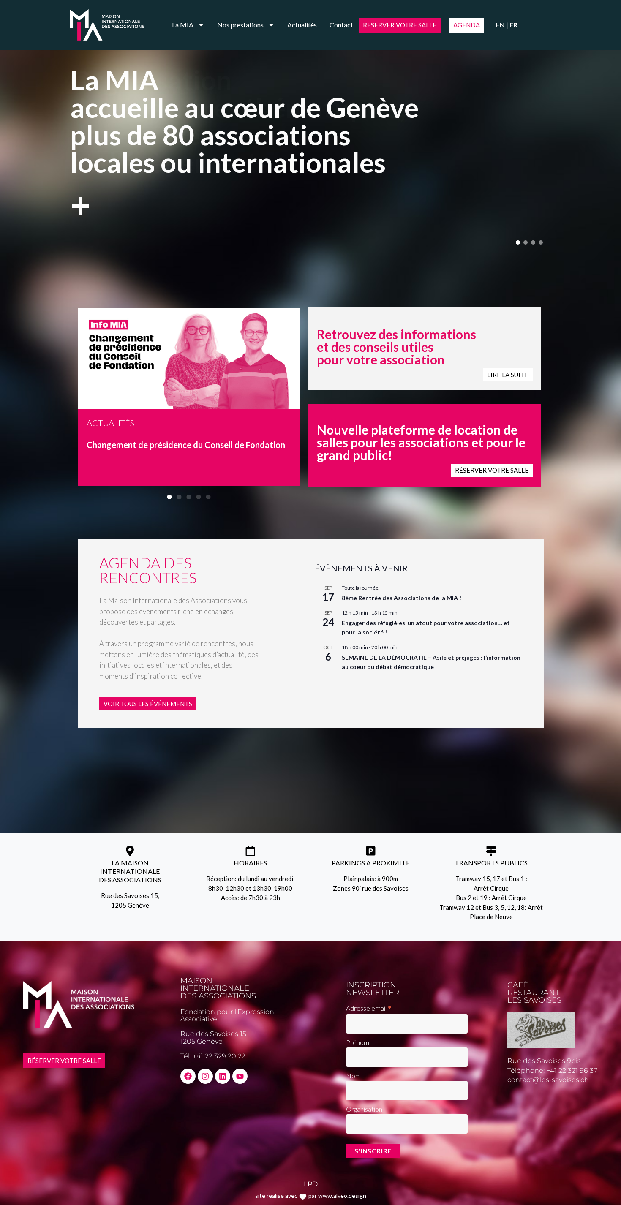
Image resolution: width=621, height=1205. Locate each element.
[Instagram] (205, 1076)
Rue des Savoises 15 (213, 1034)
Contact (341, 25)
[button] (518, 242)
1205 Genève (201, 1041)
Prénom (357, 1042)
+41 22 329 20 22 (219, 1056)
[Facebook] (188, 1076)
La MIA (182, 25)
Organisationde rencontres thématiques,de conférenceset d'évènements (238, 146)
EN (500, 25)
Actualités (302, 25)
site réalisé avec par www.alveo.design (310, 1195)
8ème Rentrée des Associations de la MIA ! (401, 597)
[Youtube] (240, 1076)
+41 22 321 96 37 (571, 1070)
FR (513, 25)
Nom (353, 1076)
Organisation (364, 1109)
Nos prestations (240, 25)
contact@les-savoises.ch (548, 1080)
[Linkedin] (222, 1076)
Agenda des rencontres (148, 570)
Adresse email (369, 1008)
